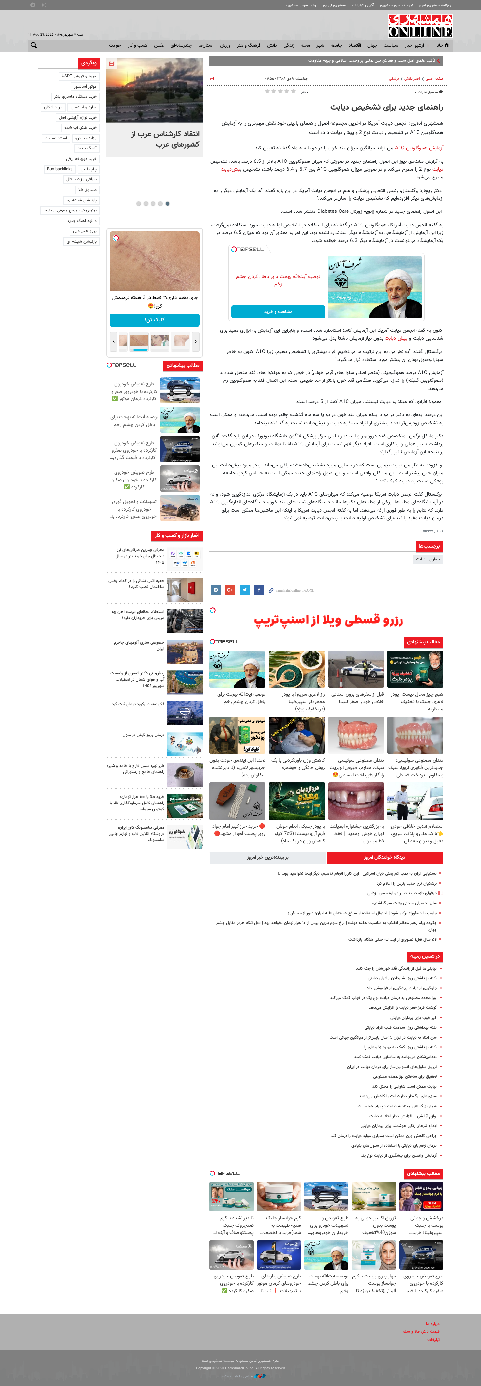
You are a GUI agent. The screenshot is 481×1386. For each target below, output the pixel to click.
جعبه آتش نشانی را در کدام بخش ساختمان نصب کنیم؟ (136, 584)
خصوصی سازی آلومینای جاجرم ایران (139, 645)
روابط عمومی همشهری (301, 5)
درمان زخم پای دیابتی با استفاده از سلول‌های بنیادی (394, 1145)
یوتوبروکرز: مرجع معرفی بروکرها (70, 210)
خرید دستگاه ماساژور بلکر (75, 96)
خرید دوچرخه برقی (81, 159)
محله (305, 45)
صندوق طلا (87, 190)
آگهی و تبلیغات (363, 5)
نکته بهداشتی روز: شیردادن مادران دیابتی (402, 978)
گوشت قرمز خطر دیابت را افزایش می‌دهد (403, 1008)
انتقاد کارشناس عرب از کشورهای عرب (165, 139)
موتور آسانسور (85, 86)
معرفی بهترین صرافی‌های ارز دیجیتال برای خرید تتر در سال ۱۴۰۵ (140, 556)
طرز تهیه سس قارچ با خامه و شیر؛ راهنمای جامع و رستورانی (135, 769)
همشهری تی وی (334, 5)
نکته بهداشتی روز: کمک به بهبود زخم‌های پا (400, 1047)
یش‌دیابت (230, 169)
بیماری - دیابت (428, 559)
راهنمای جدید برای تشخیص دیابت (386, 107)
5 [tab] (138, 204)
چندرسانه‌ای (181, 45)
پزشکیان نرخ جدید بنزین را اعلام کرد (407, 883)
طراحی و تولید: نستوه (238, 1376)
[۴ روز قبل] (185, 775)
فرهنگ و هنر (248, 45)
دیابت (437, 169)
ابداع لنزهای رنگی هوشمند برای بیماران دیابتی (399, 1126)
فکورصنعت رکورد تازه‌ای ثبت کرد (138, 704)
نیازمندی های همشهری (396, 5)
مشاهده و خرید (278, 311)
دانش (272, 45)
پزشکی (394, 79)
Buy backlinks (60, 169)
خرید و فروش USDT (79, 76)
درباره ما (433, 1324)
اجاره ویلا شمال (84, 107)
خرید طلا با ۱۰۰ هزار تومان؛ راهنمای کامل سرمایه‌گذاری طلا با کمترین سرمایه (137, 803)
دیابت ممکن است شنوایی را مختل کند (404, 1086)
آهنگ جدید (87, 148)
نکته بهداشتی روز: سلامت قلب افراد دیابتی (401, 1027)
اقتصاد (355, 45)
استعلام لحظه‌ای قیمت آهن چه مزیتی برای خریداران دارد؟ (138, 615)
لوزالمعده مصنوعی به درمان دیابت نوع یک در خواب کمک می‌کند (383, 998)
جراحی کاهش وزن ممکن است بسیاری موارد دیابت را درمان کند (384, 1136)
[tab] (385, 858)
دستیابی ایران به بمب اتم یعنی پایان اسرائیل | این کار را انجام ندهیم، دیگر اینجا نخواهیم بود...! (357, 873)
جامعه (336, 45)
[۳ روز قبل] (185, 621)
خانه (439, 45)
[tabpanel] (154, 107)
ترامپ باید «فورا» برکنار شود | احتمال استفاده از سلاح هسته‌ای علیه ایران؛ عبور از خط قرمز (362, 913)
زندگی (289, 45)
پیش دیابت (396, 338)
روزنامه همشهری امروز (435, 5)
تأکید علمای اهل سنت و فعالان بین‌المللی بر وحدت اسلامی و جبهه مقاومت (371, 61)
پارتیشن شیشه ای (82, 200)
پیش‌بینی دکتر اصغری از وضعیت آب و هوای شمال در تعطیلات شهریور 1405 (137, 679)
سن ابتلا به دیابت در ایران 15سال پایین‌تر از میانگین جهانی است (383, 1037)
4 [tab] (146, 204)
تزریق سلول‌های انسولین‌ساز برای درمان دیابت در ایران (392, 1067)
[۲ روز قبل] (185, 559)
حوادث (115, 45)
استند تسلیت (56, 138)
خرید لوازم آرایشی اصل (78, 117)
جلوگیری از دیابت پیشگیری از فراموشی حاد (402, 988)
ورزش (225, 45)
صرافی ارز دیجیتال (81, 179)
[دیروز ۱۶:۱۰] (154, 90)
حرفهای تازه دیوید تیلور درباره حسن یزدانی (402, 893)
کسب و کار (138, 45)
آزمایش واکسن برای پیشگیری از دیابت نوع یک (399, 1155)
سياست (391, 45)
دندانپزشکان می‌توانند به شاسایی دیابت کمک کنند (395, 1057)
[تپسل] (234, 249)
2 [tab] (160, 204)
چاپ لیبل (89, 169)
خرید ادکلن (53, 107)
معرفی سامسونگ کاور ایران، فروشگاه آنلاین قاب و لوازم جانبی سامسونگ (136, 833)
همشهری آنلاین (417, 25)
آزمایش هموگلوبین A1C (419, 148)
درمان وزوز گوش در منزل (143, 735)
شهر (320, 45)
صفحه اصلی (434, 79)
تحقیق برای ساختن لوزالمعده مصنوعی (405, 1076)
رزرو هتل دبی (85, 231)
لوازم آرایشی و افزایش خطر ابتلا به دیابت (403, 1116)
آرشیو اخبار (414, 45)
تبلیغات (433, 1340)
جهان (372, 45)
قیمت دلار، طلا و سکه (421, 1331)
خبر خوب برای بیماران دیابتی (413, 1018)
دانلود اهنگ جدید (82, 221)
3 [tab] (153, 204)
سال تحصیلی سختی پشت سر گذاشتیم (404, 903)
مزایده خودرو (86, 138)
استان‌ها (205, 45)
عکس (159, 45)
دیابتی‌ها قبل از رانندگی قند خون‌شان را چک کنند (396, 968)
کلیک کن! (155, 320)
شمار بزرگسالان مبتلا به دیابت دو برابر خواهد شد (396, 1106)
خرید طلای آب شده (80, 128)
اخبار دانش (412, 79)
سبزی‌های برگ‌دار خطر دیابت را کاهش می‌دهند (398, 1096)
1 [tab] (167, 204)
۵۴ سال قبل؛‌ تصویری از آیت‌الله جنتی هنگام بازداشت (392, 940)
